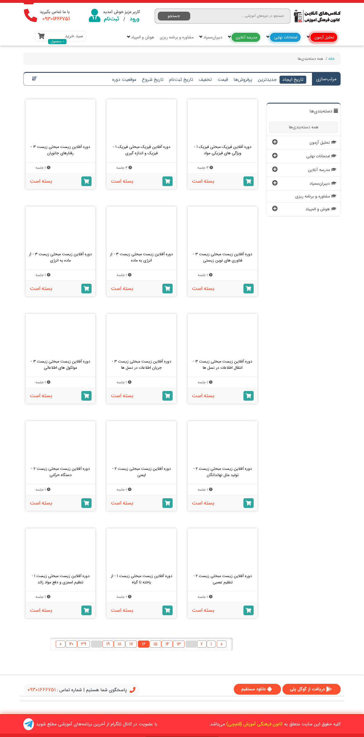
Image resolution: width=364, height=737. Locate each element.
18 (119, 644)
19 (108, 644)
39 (83, 644)
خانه (331, 59)
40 (71, 644)
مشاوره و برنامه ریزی (177, 37)
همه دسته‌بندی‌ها (303, 127)
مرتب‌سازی (326, 79)
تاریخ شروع (153, 79)
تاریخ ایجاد (292, 79)
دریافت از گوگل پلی (307, 689)
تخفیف (205, 79)
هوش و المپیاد (142, 37)
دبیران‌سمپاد (212, 37)
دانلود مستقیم (253, 689)
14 (167, 644)
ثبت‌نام (111, 19)
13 (179, 644)
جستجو (174, 16)
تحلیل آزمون (323, 37)
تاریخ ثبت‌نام (181, 79)
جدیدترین (267, 79)
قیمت (223, 79)
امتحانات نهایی (285, 37)
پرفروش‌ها (242, 79)
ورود (134, 19)
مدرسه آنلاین (246, 37)
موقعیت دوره (124, 79)
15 (155, 644)
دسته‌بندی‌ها (320, 111)
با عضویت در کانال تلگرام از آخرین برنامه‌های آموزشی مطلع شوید (96, 724)
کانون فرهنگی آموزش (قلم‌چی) (254, 724)
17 (131, 644)
